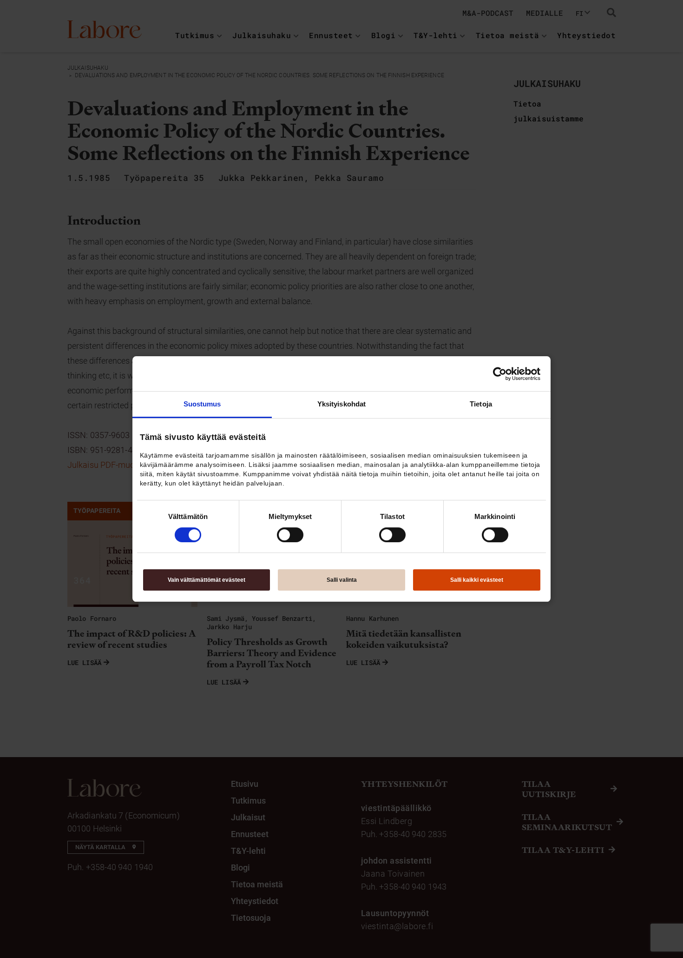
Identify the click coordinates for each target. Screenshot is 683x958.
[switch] (290, 534)
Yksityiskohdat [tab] (341, 404)
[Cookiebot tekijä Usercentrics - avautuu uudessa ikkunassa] (499, 374)
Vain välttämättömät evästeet (206, 580)
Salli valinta (342, 580)
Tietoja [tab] (481, 404)
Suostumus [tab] (202, 404)
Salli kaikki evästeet (476, 580)
